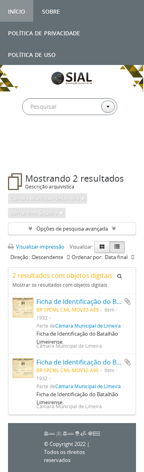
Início (16, 10)
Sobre (51, 10)
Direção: (20, 257)
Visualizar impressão (39, 246)
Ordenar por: (87, 257)
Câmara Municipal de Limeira (88, 325)
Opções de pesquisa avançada (72, 228)
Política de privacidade (44, 32)
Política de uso (32, 54)
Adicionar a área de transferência (128, 302)
